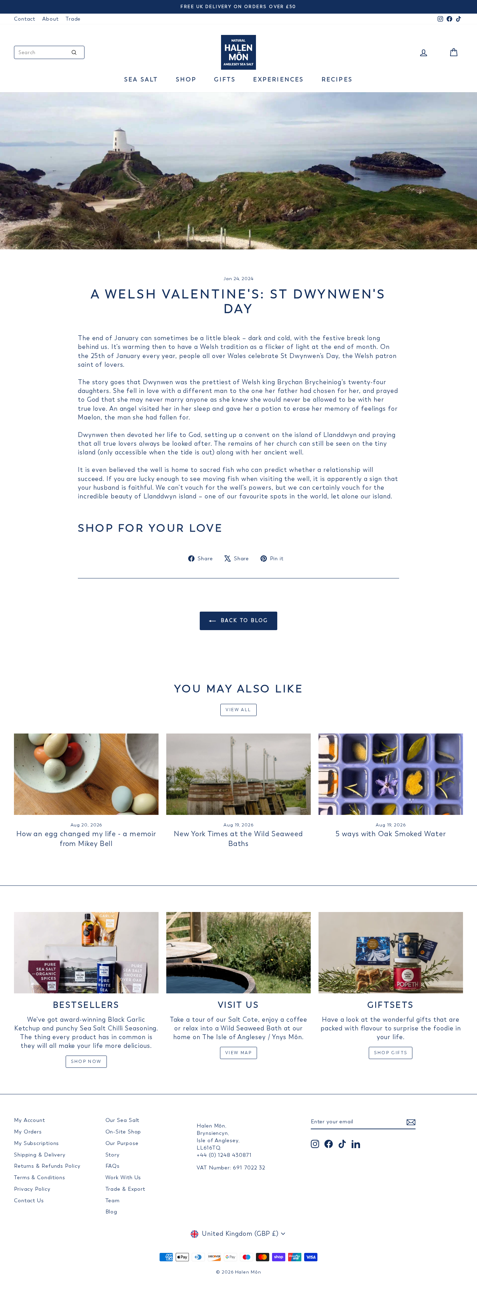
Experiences (278, 79)
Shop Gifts (390, 1052)
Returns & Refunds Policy (47, 1166)
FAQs (112, 1166)
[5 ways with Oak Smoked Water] (390, 774)
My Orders (28, 1132)
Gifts (225, 79)
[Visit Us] (238, 952)
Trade (73, 19)
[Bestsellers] (86, 952)
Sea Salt (141, 79)
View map (238, 1052)
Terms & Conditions (39, 1177)
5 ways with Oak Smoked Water (391, 834)
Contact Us (29, 1200)
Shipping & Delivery (40, 1155)
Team (112, 1200)
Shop (186, 79)
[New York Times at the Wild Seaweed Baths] (238, 774)
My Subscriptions (36, 1143)
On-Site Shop (123, 1132)
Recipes (337, 79)
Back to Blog (243, 620)
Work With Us (123, 1177)
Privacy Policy (32, 1189)
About (50, 19)
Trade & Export (125, 1189)
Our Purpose (122, 1143)
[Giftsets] (390, 952)
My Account (29, 1120)
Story (112, 1155)
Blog (111, 1212)
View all (238, 709)
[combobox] (49, 52)
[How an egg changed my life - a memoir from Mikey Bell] (86, 774)
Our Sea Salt (122, 1120)
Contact (24, 19)
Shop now (86, 1061)
